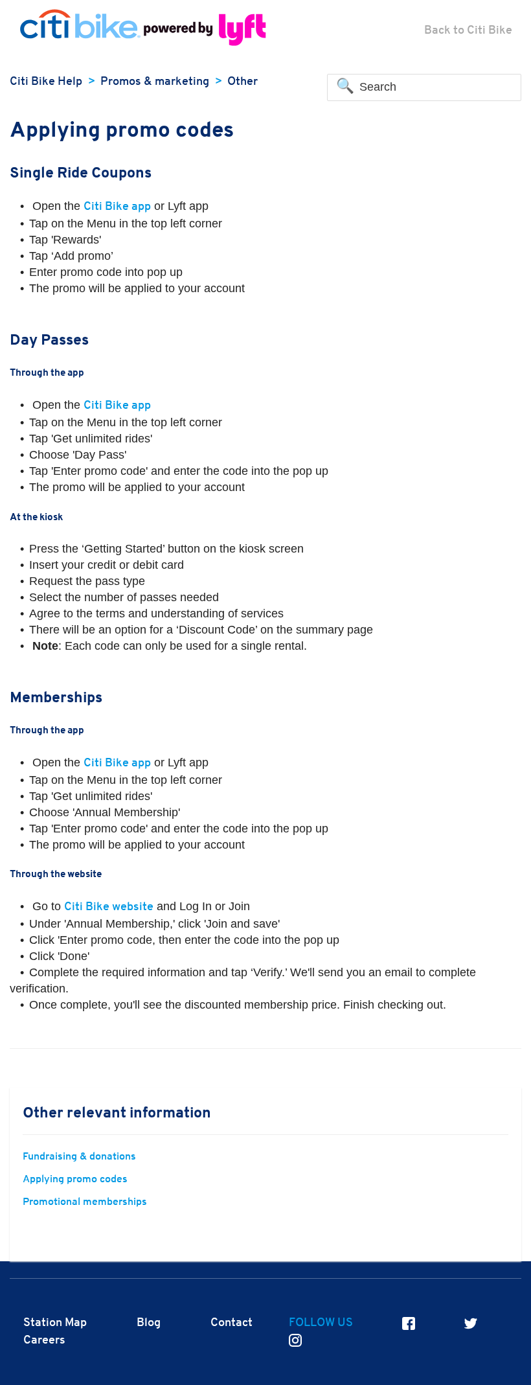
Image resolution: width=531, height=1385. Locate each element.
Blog (149, 1323)
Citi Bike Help (46, 82)
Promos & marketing (154, 82)
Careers (44, 1340)
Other (242, 82)
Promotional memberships (85, 1202)
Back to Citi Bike (468, 31)
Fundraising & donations (79, 1157)
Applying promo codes (75, 1179)
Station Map (55, 1323)
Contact (231, 1323)
